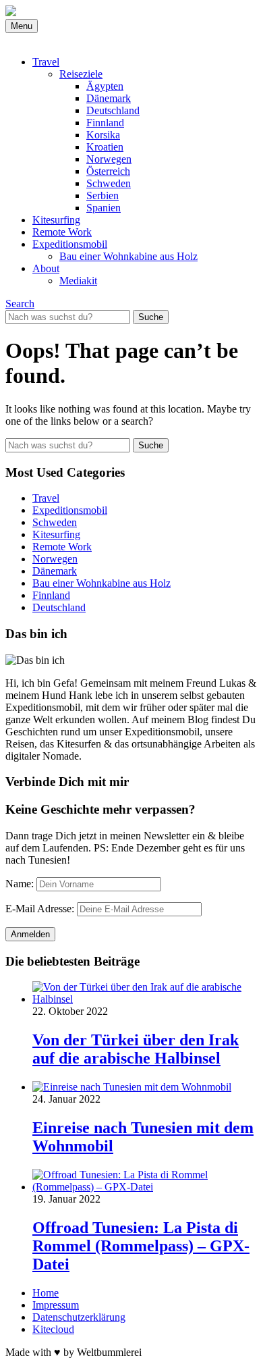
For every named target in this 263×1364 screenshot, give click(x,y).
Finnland (105, 122)
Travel (45, 62)
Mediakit (78, 280)
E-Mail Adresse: (39, 908)
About (45, 268)
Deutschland (113, 110)
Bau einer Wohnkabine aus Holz (128, 256)
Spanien (103, 207)
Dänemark (108, 98)
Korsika (103, 134)
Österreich (108, 171)
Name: (19, 883)
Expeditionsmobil (69, 244)
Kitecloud (53, 1329)
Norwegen (109, 159)
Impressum (55, 1305)
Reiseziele (81, 74)
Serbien (102, 195)
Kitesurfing (56, 220)
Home (45, 1293)
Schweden (108, 183)
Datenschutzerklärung (78, 1317)
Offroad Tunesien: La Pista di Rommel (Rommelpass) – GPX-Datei (141, 1246)
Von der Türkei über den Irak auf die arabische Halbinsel (135, 1049)
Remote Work (62, 232)
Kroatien (104, 147)
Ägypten (104, 86)
